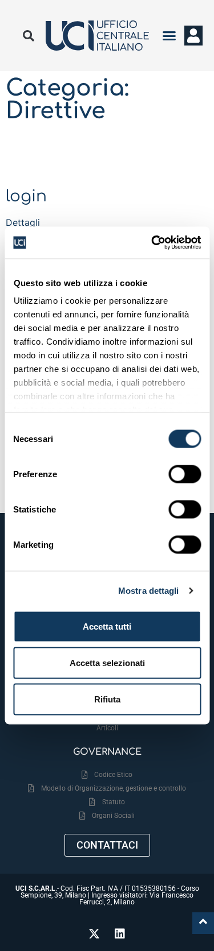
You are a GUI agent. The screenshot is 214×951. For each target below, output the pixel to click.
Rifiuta (107, 699)
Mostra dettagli (148, 591)
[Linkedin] (119, 934)
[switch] (184, 474)
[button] (169, 36)
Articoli (107, 728)
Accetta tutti (107, 626)
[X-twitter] (94, 934)
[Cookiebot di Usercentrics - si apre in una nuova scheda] (152, 242)
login (26, 196)
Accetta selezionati (107, 662)
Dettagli (23, 222)
